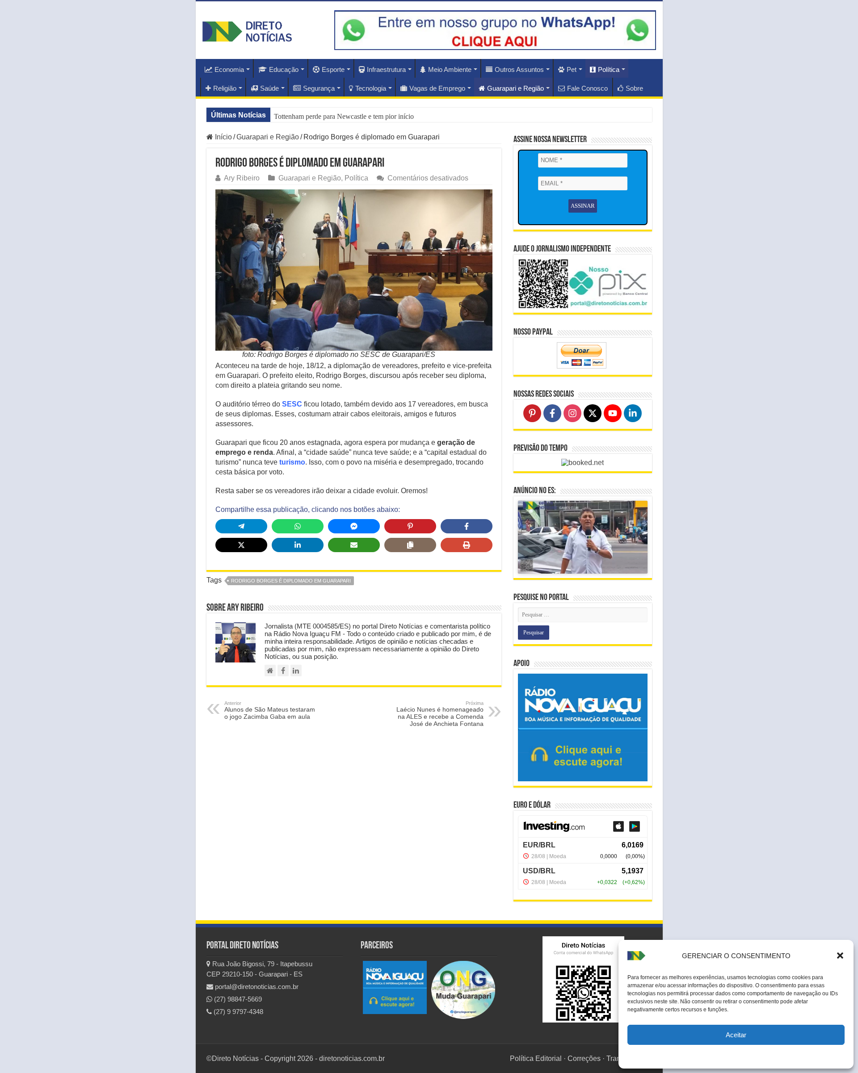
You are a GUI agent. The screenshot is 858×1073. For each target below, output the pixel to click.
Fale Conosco (587, 88)
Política (608, 69)
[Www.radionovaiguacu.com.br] (395, 987)
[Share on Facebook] (466, 526)
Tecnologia (370, 88)
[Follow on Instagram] (572, 413)
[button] (840, 955)
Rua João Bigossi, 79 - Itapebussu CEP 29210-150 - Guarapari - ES (259, 969)
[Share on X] (241, 545)
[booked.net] (582, 462)
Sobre (634, 88)
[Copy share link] (410, 545)
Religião (224, 88)
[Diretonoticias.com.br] (270, 670)
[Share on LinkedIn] (298, 545)
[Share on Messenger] (354, 526)
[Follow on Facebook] (552, 413)
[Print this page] (466, 545)
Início (222, 137)
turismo (292, 462)
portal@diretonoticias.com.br (256, 986)
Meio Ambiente (449, 69)
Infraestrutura (386, 69)
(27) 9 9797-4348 (237, 1011)
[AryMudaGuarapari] (283, 670)
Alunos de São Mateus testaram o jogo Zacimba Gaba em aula (269, 710)
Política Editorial (536, 1058)
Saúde (269, 88)
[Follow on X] (592, 413)
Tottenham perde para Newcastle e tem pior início (344, 116)
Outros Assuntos (519, 69)
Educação (284, 69)
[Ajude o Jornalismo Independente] (583, 283)
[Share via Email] (354, 545)
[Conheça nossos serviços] (583, 728)
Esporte (333, 69)
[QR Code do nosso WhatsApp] (583, 979)
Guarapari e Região (515, 88)
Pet (571, 69)
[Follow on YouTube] (613, 413)
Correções (584, 1058)
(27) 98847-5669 (237, 999)
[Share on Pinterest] (410, 526)
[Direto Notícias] (247, 30)
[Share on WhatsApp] (298, 526)
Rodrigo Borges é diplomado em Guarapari (291, 580)
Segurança (319, 88)
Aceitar (736, 1035)
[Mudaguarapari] (463, 989)
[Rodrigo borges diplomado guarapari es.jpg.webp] (353, 269)
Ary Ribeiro (242, 178)
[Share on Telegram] (241, 526)
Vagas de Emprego (437, 88)
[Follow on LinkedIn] (633, 413)
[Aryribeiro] (296, 670)
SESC (292, 404)
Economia (229, 69)
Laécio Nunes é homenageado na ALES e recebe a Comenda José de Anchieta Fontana (440, 713)
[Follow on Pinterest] (532, 413)
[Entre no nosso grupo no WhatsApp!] (495, 30)
